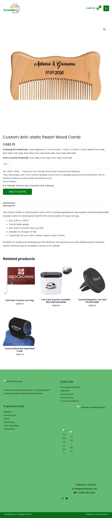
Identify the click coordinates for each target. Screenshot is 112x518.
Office (6, 418)
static (31, 178)
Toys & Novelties (11, 425)
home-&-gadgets (62, 175)
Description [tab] (9, 205)
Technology (9, 422)
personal (83, 175)
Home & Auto (51, 171)
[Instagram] (62, 498)
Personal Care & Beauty (69, 171)
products (24, 178)
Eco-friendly (38, 171)
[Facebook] (67, 498)
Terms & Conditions (69, 401)
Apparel (7, 412)
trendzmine (40, 178)
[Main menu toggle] (106, 8)
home (51, 175)
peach (75, 175)
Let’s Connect (66, 394)
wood (49, 178)
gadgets (43, 175)
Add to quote (17, 191)
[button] (104, 29)
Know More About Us (70, 387)
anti (10, 175)
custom (35, 175)
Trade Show (9, 429)
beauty (16, 175)
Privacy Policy (66, 397)
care (22, 175)
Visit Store (65, 390)
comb (28, 175)
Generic (13, 181)
